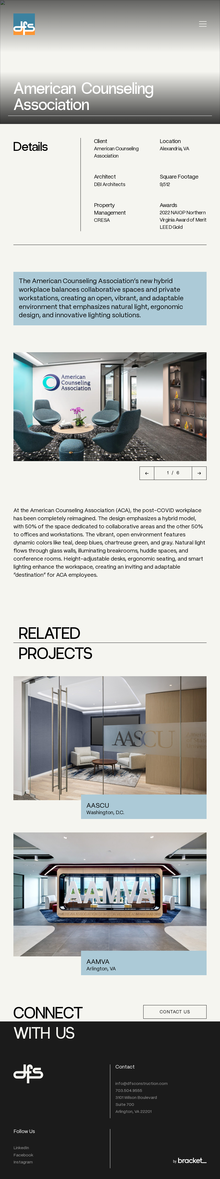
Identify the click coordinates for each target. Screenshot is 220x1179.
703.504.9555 (128, 1091)
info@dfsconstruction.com (141, 1084)
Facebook (23, 1155)
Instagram (23, 1162)
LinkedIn (21, 1148)
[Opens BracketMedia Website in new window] (190, 1162)
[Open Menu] (203, 24)
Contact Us (175, 1012)
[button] (147, 473)
